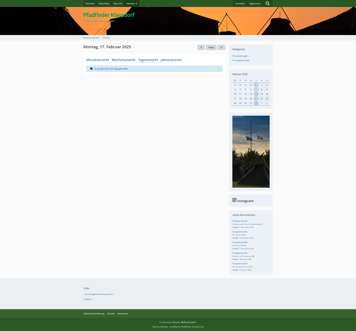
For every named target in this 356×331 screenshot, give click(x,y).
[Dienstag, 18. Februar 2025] (221, 47)
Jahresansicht (171, 60)
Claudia (235, 227)
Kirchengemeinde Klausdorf (98, 294)
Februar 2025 (240, 74)
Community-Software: (178, 322)
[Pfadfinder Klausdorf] (178, 21)
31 (256, 84)
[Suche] (268, 3)
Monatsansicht (97, 60)
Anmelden (240, 3)
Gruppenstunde (239, 221)
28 (256, 103)
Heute (211, 47)
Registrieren (255, 3)
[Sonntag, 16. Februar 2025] (201, 47)
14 (256, 94)
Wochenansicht (123, 60)
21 (256, 98)
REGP (87, 299)
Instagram (245, 200)
